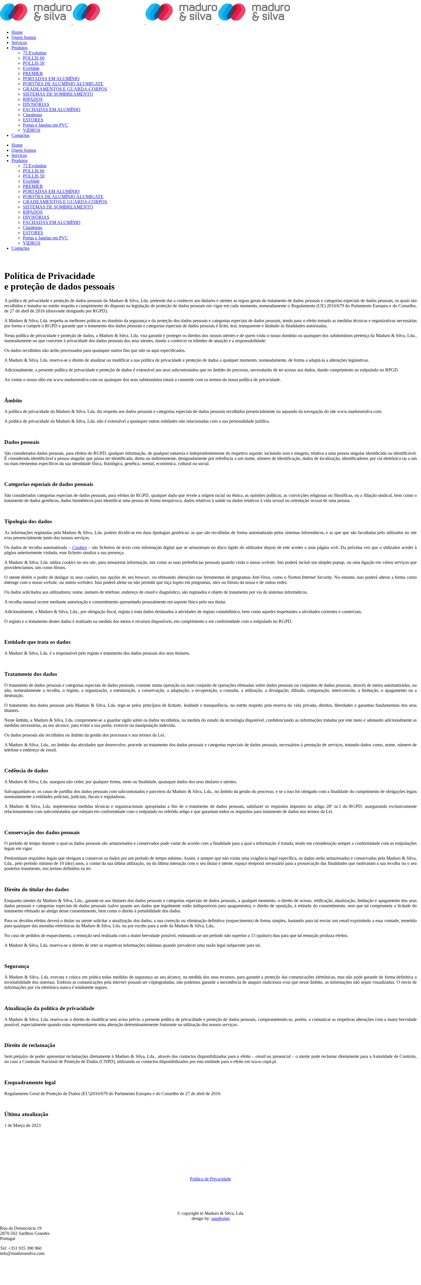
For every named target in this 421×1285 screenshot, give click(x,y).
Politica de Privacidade (210, 1178)
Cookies (79, 547)
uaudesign (220, 1218)
